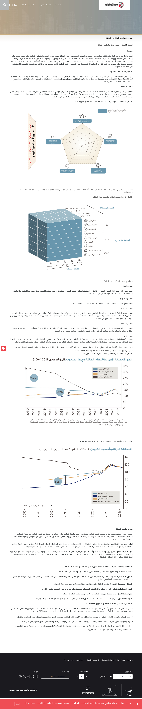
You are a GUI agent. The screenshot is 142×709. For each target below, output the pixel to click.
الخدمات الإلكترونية (108, 660)
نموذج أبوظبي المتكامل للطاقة (108, 45)
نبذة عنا (58, 4)
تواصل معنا (121, 660)
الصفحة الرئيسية (127, 45)
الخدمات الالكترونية (44, 4)
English (14, 5)
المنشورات (79, 660)
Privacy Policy (69, 660)
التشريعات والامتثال (27, 4)
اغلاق (18, 704)
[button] (3, 348)
